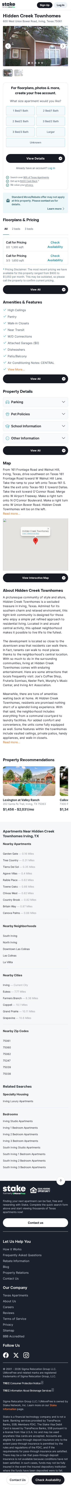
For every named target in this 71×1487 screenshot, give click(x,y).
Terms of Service (14, 1319)
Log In (60, 5)
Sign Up (45, 5)
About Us (9, 1301)
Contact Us (18, 1480)
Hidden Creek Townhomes (32, 16)
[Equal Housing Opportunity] (40, 1190)
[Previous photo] (8, 46)
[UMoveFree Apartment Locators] (14, 1190)
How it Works (12, 1249)
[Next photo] (63, 46)
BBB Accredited (13, 1336)
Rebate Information (16, 1261)
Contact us (35, 1223)
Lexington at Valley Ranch (21, 800)
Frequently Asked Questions (22, 1255)
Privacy (8, 1324)
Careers (8, 1307)
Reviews (8, 1313)
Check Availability (55, 245)
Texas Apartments (15, 1295)
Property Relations (16, 1272)
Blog (6, 1267)
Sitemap (8, 1330)
